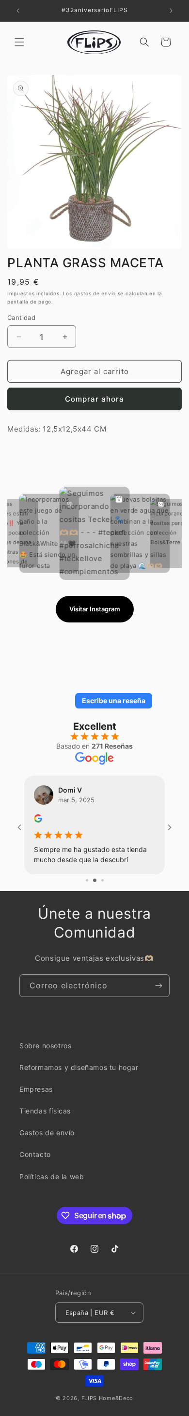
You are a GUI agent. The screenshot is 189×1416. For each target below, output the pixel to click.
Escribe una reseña (113, 700)
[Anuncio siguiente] (171, 10)
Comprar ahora (94, 399)
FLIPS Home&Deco (107, 1407)
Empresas (36, 1099)
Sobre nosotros (45, 1055)
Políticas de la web (51, 1186)
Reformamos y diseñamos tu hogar (79, 1077)
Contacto (35, 1164)
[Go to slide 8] (87, 890)
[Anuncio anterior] (18, 10)
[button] (19, 42)
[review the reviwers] (38, 820)
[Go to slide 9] (94, 890)
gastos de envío (95, 293)
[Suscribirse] (158, 994)
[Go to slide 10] (101, 890)
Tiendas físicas (45, 1120)
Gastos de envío (47, 1142)
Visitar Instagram (94, 609)
